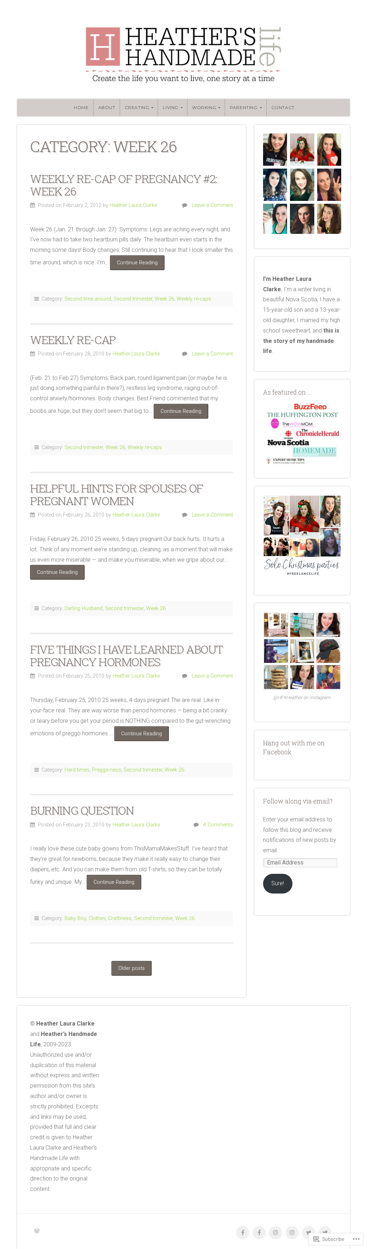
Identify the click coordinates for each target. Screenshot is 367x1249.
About (106, 107)
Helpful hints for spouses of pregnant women (116, 494)
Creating (137, 107)
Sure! (277, 883)
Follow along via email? (298, 801)
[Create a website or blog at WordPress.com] (36, 1231)
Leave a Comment (212, 205)
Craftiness (120, 918)
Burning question (82, 810)
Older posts (131, 968)
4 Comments (218, 825)
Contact (283, 107)
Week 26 (164, 299)
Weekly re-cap (73, 339)
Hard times (77, 770)
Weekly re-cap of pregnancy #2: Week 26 (123, 185)
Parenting (243, 107)
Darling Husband (84, 608)
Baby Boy (75, 918)
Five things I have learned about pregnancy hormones (126, 655)
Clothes (97, 918)
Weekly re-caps (194, 299)
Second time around (88, 299)
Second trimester (133, 299)
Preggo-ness (106, 770)
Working (204, 107)
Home (81, 107)
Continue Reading (134, 264)
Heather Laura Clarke (133, 205)
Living (170, 107)
